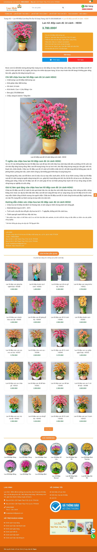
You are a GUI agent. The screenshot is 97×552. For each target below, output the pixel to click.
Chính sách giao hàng (12, 529)
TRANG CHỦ (8, 14)
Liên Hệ (53, 498)
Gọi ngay (81, 59)
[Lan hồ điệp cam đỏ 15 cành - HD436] (60, 404)
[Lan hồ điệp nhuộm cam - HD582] (83, 305)
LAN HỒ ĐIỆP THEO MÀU (21, 14)
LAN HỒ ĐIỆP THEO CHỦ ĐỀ (57, 14)
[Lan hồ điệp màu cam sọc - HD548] (37, 338)
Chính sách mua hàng (12, 523)
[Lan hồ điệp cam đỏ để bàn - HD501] (37, 371)
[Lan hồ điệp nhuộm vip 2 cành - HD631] (37, 272)
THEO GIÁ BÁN (72, 14)
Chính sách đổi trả (11, 532)
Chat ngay (56, 59)
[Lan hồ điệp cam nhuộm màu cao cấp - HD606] (14, 305)
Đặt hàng (87, 7)
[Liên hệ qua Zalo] (93, 530)
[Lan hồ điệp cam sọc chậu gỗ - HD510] (14, 371)
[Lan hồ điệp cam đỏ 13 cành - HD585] (60, 305)
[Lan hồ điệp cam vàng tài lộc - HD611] (83, 272)
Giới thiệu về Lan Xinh (58, 492)
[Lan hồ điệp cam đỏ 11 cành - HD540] (60, 338)
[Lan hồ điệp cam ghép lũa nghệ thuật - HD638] (14, 272)
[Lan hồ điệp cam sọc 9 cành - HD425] (83, 404)
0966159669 (25, 2)
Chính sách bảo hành (12, 535)
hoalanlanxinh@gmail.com (14, 513)
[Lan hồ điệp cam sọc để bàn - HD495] (60, 371)
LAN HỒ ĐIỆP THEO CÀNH (39, 14)
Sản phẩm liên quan (48, 253)
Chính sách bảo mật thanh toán (15, 526)
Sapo (34, 549)
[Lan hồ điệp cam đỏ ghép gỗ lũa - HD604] (37, 305)
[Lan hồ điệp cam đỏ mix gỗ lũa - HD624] (60, 272)
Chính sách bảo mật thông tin (14, 538)
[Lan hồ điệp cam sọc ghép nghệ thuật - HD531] (83, 338)
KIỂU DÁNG (83, 14)
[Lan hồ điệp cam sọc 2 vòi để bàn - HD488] (83, 371)
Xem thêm (48, 429)
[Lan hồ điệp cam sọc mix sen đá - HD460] (14, 404)
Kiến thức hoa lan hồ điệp (59, 495)
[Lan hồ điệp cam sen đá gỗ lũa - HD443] (37, 404)
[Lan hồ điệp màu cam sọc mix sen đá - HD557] (14, 338)
